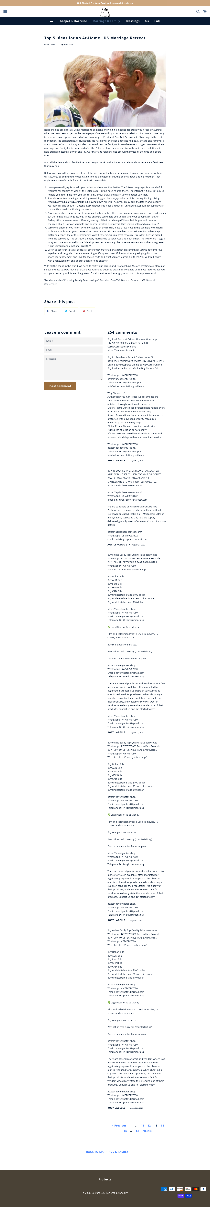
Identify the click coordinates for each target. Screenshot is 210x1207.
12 (149, 1125)
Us (147, 21)
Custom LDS (98, 1192)
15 (125, 1130)
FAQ (157, 21)
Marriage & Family (106, 21)
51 (137, 1130)
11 (142, 1125)
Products (105, 1179)
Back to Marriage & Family (106, 1152)
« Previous (119, 1125)
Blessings (133, 21)
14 (162, 1125)
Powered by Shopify (117, 1192)
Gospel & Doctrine (73, 21)
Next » (147, 1130)
